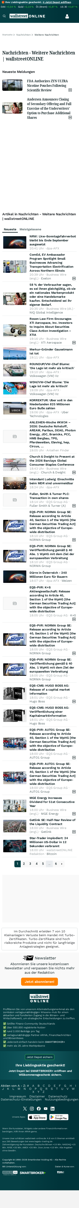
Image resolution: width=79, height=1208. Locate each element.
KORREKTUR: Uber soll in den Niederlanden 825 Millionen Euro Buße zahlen (51, 404)
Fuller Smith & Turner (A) (48, 505)
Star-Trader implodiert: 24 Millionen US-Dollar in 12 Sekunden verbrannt (49, 842)
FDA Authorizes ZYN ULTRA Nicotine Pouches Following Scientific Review (47, 85)
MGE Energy (49, 813)
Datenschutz (57, 1096)
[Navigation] (4, 16)
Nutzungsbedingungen (61, 1099)
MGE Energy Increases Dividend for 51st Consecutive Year (52, 802)
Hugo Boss (37, 701)
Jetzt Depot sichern (40, 1057)
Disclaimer (37, 1096)
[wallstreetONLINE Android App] (58, 1119)
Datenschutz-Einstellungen (21, 1099)
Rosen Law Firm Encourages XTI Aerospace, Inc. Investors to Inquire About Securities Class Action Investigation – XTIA (51, 327)
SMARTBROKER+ (55, 1041)
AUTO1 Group (40, 757)
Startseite (7, 35)
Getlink (46, 832)
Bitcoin (52, 854)
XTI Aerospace (51, 342)
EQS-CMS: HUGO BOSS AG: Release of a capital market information (50, 689)
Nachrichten (23, 34)
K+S (73, 615)
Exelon (46, 278)
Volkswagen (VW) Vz (44, 376)
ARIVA (27, 1131)
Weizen (67, 580)
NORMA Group (40, 540)
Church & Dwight (53, 472)
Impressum (17, 1096)
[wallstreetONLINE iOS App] (37, 1119)
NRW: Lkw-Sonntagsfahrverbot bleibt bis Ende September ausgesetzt (53, 240)
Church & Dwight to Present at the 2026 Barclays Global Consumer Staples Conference (52, 460)
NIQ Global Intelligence (46, 312)
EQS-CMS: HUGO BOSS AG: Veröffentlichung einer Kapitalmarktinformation (49, 711)
